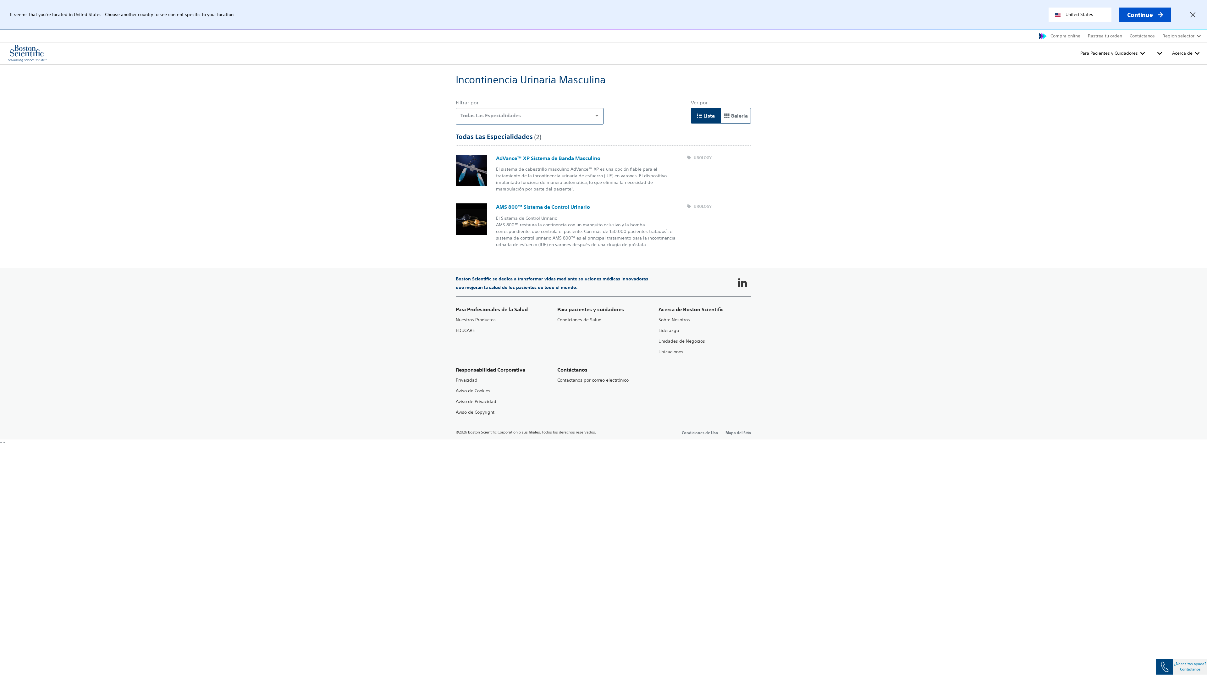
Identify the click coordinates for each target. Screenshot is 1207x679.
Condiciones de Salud (579, 320)
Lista (708, 116)
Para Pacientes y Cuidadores (1109, 53)
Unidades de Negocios (682, 341)
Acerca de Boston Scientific (691, 309)
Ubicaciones (671, 352)
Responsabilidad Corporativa (490, 370)
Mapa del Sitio (738, 432)
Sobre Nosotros (674, 320)
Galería (738, 116)
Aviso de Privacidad (476, 401)
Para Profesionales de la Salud (492, 309)
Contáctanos (1142, 36)
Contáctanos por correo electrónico (593, 380)
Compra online (1065, 36)
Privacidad (466, 380)
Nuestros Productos (476, 320)
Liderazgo (669, 330)
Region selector (1178, 36)
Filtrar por (467, 102)
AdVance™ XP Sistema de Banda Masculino (548, 158)
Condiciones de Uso (700, 432)
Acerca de (1182, 53)
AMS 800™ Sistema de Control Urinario (543, 207)
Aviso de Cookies (473, 391)
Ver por (699, 102)
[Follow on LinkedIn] (742, 283)
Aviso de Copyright (475, 412)
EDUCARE (465, 330)
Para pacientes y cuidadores (590, 309)
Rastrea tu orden (1105, 36)
